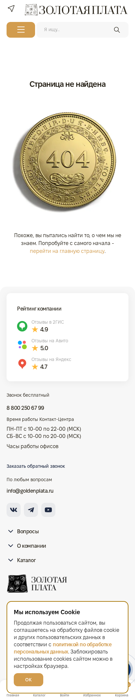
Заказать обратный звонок (36, 466)
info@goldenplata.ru (30, 491)
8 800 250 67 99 (25, 408)
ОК (28, 679)
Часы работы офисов (32, 446)
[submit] (117, 30)
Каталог (26, 560)
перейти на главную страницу (67, 251)
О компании (31, 546)
